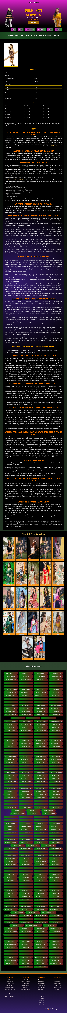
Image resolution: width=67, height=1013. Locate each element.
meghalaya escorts (41, 746)
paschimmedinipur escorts (18, 813)
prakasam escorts (25, 829)
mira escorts (56, 749)
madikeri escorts (56, 714)
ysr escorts (26, 966)
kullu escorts (25, 695)
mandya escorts (56, 734)
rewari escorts (56, 855)
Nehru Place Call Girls (25, 985)
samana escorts (11, 868)
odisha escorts (26, 797)
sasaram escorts (41, 874)
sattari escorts (41, 877)
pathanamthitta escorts (49, 813)
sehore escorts (26, 880)
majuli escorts (56, 724)
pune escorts (41, 832)
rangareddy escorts (11, 852)
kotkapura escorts (11, 692)
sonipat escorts (26, 903)
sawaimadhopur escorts (56, 877)
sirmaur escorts (26, 893)
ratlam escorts (56, 852)
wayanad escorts (10, 963)
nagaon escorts (41, 772)
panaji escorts (40, 804)
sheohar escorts (11, 887)
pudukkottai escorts (11, 832)
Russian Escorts (41, 985)
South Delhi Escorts (9, 985)
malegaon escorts (11, 730)
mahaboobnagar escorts (48, 718)
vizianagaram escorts (10, 960)
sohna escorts (56, 896)
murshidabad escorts (40, 765)
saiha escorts (40, 864)
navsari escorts (56, 785)
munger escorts (11, 765)
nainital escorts (41, 775)
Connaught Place (57, 985)
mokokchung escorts (10, 756)
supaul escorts (26, 909)
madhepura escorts (26, 714)
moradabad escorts (41, 756)
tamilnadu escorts (41, 915)
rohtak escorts (26, 858)
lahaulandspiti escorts (11, 702)
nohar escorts (56, 791)
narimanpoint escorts (26, 781)
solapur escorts (41, 899)
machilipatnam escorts (56, 711)
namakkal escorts (25, 778)
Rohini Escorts (57, 989)
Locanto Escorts (57, 979)
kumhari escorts (56, 695)
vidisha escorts (26, 954)
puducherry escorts (56, 829)
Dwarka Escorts (57, 987)
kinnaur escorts (26, 676)
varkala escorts (56, 947)
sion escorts (11, 893)
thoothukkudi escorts (11, 928)
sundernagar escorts (10, 909)
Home (13, 29)
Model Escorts (41, 981)
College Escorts (41, 979)
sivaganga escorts (11, 896)
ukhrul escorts (56, 938)
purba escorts (56, 832)
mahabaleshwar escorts (33, 718)
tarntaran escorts (26, 919)
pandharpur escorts (41, 807)
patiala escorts (26, 816)
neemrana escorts (56, 788)
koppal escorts (26, 689)
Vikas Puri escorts (25, 993)
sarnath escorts (11, 874)
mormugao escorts (41, 759)
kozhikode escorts (41, 692)
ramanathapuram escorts (48, 845)
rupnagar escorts (25, 861)
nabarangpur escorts (41, 769)
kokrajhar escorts (41, 682)
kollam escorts (56, 686)
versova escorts (11, 954)
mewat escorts (26, 749)
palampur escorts (40, 801)
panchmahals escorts (55, 804)
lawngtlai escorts (56, 705)
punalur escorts (26, 832)
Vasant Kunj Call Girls (9, 987)
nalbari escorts (56, 775)
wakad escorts (11, 816)
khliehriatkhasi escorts (56, 673)
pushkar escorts (41, 836)
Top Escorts (41, 998)
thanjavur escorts (26, 922)
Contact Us (41, 29)
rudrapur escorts (10, 861)
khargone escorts (10, 673)
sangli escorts (56, 868)
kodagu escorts (56, 679)
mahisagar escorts (26, 724)
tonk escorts (26, 935)
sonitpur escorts (41, 903)
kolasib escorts (11, 686)
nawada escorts (11, 788)
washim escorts (56, 960)
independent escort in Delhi (16, 180)
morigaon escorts (26, 759)
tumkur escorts (11, 938)
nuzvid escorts (11, 797)
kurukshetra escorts (41, 698)
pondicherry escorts (10, 826)
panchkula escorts (26, 807)
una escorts (11, 941)
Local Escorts (41, 996)
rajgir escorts (40, 842)
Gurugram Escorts (41, 994)
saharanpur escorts (11, 864)
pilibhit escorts (26, 823)
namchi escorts (41, 778)
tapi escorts (11, 919)
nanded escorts (56, 778)
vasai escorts (10, 950)
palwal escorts (26, 804)
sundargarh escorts (56, 906)
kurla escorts (10, 698)
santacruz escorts (56, 871)
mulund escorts (41, 762)
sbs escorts (11, 880)
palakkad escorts (25, 801)
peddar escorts (41, 816)
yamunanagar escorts (56, 963)
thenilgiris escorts (41, 922)
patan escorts (33, 813)
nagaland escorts (25, 772)
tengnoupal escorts (56, 919)
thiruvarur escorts (50, 925)
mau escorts (11, 743)
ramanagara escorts (32, 845)
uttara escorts (56, 941)
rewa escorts (40, 855)
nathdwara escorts (26, 785)
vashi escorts (40, 950)
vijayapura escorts (41, 954)
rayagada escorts (25, 855)
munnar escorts (26, 765)
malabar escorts (11, 727)
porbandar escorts (26, 826)
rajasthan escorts (25, 842)
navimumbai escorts (41, 785)
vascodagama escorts (25, 950)
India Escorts (41, 1000)
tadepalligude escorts (17, 912)
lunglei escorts (41, 711)
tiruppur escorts (56, 931)
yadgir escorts (41, 963)
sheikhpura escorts (41, 883)
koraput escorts (41, 689)
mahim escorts (11, 724)
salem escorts (56, 864)
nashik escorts (11, 785)
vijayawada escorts (56, 954)
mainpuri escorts (41, 724)
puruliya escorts (26, 836)
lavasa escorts (41, 705)
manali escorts (11, 734)
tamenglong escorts (26, 915)
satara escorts (10, 877)
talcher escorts (33, 912)
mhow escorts (41, 749)
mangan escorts (26, 737)
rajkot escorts (56, 842)
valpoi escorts (56, 944)
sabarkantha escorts (41, 861)
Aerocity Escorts (57, 983)
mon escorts (26, 756)
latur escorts (25, 705)
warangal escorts (41, 960)
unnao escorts (26, 941)
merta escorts (10, 749)
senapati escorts (41, 880)
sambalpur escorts (26, 868)
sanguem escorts (25, 871)
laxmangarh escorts (11, 708)
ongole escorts (41, 797)
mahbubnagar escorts (41, 721)
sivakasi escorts (26, 896)
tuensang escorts (56, 935)
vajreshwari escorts (41, 944)
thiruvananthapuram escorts (33, 925)
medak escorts (11, 746)
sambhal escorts (41, 868)
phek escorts (56, 820)
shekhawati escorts (56, 883)
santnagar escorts (41, 871)
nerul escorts (10, 791)
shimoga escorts (56, 887)
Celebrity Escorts (41, 987)
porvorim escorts (55, 826)
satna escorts (25, 877)
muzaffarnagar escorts (11, 769)
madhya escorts (41, 714)
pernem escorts (26, 820)
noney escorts (10, 794)
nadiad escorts (11, 772)
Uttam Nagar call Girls (25, 989)
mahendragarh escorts (56, 721)
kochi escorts (40, 679)
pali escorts (11, 804)
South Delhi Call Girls (9, 994)
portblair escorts (40, 826)
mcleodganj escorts (56, 743)
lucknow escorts (10, 711)
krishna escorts (56, 692)
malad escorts (26, 727)
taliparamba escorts (11, 915)
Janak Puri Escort (25, 991)
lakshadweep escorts (56, 702)
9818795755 (33, 22)
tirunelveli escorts (26, 931)
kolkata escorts (41, 686)
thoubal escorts (26, 928)
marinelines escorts (41, 740)
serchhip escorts (11, 883)
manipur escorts (41, 737)
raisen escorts (56, 839)
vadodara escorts (25, 944)
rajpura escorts (18, 845)
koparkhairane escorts (11, 689)
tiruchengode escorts (56, 928)
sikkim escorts (26, 890)
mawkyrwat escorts (26, 743)
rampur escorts (11, 848)
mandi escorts (26, 734)
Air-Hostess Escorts (41, 993)
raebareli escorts (55, 836)
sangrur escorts (11, 871)
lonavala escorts (40, 708)
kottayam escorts (25, 692)
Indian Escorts (41, 983)
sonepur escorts (11, 903)
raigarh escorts (41, 839)
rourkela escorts (55, 858)
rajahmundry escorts (10, 842)
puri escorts (11, 836)
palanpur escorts (55, 801)
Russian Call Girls (10, 991)
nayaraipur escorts (26, 788)
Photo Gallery (30, 29)
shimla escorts (41, 887)
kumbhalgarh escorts (40, 695)
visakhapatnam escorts (56, 957)
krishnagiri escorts (11, 695)
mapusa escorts (11, 740)
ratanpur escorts (40, 852)
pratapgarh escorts (41, 829)
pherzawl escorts (10, 823)
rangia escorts (26, 852)
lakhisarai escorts (41, 702)
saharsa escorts (26, 864)
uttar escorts (40, 941)
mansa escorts (56, 737)
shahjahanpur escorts (25, 883)
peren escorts (10, 820)
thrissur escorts (41, 928)
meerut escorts (26, 746)
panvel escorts (33, 810)
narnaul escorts (56, 781)
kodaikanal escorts (11, 682)
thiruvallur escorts (17, 925)
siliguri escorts (41, 890)
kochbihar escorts (26, 679)
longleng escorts (56, 708)
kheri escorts (40, 673)
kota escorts (56, 689)
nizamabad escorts (41, 791)
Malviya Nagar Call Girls (9, 993)
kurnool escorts (26, 698)
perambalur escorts (56, 816)
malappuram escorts (41, 727)
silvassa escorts (56, 890)
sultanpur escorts (26, 906)
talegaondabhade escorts (48, 912)
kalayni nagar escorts (10, 906)
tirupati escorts (41, 931)
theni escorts (55, 922)
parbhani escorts (48, 810)
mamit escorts (56, 730)
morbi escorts (56, 756)
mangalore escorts (11, 737)
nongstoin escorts (41, 794)
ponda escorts (56, 823)
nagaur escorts (11, 775)
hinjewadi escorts (10, 801)
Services (58, 29)
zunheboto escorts (41, 966)
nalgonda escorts (11, 778)
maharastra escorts (26, 721)
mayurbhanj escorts (41, 743)
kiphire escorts (41, 676)
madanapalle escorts (10, 714)
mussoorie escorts (56, 765)
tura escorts (26, 938)
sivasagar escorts (40, 896)
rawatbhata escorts (11, 855)
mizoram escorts (26, 753)
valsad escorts (11, 947)
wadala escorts (26, 960)
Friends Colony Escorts (25, 981)
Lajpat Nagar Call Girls (10, 989)
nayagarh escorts (40, 788)
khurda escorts (11, 676)
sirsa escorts (41, 893)
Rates (20, 29)
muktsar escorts (26, 762)
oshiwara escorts (55, 797)
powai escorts (10, 829)
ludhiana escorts (25, 711)
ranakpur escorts (25, 848)
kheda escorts (25, 673)
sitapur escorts (56, 893)
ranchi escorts (41, 848)
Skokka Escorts (57, 981)
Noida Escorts (41, 989)
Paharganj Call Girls (9, 996)
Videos (50, 29)
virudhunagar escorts (41, 957)
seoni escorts (55, 880)
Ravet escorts (55, 899)
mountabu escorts (56, 759)
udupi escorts (40, 938)
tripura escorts (41, 935)
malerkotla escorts (26, 730)
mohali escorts (56, 753)
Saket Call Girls (25, 987)
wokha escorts (26, 963)
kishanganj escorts (56, 676)
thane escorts (10, 922)
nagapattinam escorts (56, 772)
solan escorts (26, 899)
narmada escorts (41, 781)
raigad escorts (26, 839)
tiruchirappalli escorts (11, 931)
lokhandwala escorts (25, 708)
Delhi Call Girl (10, 981)
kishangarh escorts (11, 679)
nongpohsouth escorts (26, 794)
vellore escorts (56, 950)
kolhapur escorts (25, 686)
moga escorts (40, 753)
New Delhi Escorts (10, 983)
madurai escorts (18, 718)
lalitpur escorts (11, 705)
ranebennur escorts (56, 848)
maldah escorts (56, 727)
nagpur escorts (26, 775)
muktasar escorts (10, 762)
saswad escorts (56, 874)
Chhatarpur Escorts (57, 993)
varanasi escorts (41, 947)
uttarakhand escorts (10, 944)
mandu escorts (41, 734)
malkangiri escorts (41, 730)
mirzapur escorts (10, 753)
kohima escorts (26, 682)
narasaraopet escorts (10, 781)
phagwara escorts (41, 820)
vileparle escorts (10, 957)
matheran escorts (56, 740)
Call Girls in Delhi (25, 979)
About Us (26, 1008)
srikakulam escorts (56, 903)
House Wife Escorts (41, 991)
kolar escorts (56, 682)
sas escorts (26, 874)
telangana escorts (41, 919)
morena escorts (11, 759)
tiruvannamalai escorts (11, 935)
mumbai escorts (56, 762)
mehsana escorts (56, 746)
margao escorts (26, 740)
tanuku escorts (56, 915)
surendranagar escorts (56, 909)
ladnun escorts (56, 698)
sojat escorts (10, 899)
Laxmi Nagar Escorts (57, 991)
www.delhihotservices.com (50, 1009)
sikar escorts (10, 890)
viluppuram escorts (26, 957)
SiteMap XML (32, 1008)
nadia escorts (56, 769)
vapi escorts (26, 947)
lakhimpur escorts (26, 702)
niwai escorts (25, 791)
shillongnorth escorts (26, 887)
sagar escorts (56, 861)
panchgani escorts (11, 807)
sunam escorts (41, 906)
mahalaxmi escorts (11, 721)
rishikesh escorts (10, 858)
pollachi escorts (41, 823)
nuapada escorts (56, 794)
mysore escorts (26, 769)
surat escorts (40, 909)
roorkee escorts (41, 858)
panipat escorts (56, 807)
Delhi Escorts (53, 146)
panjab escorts (18, 810)
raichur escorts (11, 839)
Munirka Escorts (25, 983)
